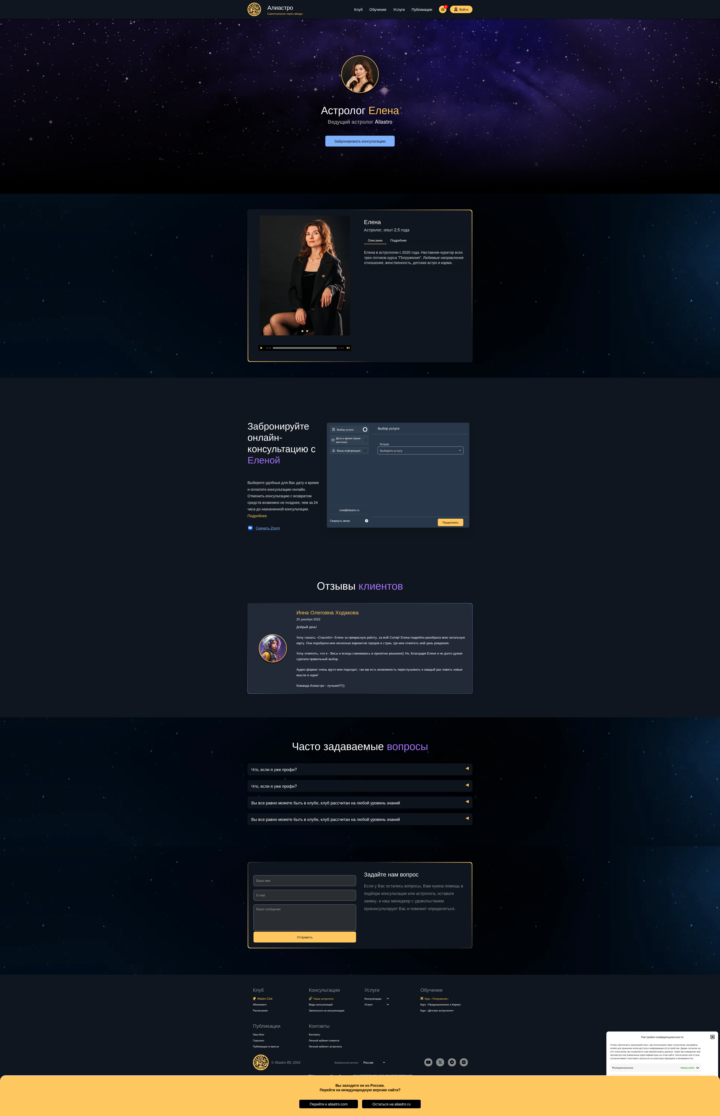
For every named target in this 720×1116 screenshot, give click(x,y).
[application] (305, 348)
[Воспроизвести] (261, 348)
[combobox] (418, 449)
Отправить (305, 937)
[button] (712, 1037)
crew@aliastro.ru (349, 510)
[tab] (375, 240)
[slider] (305, 348)
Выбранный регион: (346, 1062)
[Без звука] (348, 348)
